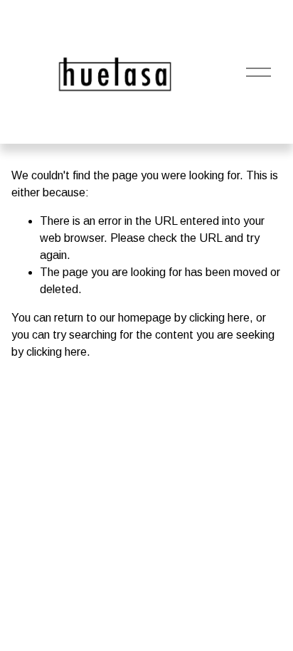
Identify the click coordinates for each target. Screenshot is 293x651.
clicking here (219, 318)
